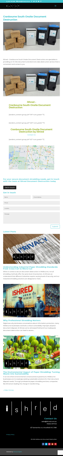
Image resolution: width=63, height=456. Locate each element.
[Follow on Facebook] (43, 444)
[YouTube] (38, 1)
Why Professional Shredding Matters (22, 320)
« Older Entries (8, 390)
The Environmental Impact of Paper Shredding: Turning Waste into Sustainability (31, 373)
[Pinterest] (40, 1)
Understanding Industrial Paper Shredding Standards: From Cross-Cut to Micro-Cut (30, 268)
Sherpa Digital (17, 451)
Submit (55, 226)
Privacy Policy (10, 434)
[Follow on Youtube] (52, 444)
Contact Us (31, 135)
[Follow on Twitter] (46, 444)
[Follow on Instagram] (49, 444)
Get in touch (10, 187)
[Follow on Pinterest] (55, 444)
